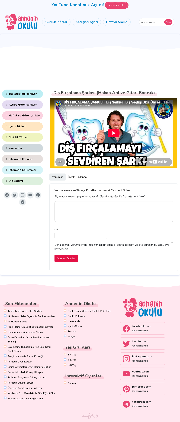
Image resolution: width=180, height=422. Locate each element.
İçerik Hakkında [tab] (77, 177)
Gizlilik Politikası (76, 316)
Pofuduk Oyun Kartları (20, 361)
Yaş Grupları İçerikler (23, 94)
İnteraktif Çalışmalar (22, 170)
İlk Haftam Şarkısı (17, 321)
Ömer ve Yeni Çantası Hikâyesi (25, 388)
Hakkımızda (74, 321)
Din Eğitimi (16, 181)
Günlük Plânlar (56, 22)
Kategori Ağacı (87, 22)
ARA (168, 22)
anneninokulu (116, 5)
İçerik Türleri (17, 126)
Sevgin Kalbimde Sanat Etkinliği (25, 356)
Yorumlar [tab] (57, 177)
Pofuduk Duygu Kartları (21, 382)
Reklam (72, 331)
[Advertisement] (90, 60)
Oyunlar (72, 383)
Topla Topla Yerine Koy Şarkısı (25, 311)
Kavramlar (15, 148)
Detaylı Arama (116, 22)
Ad (56, 229)
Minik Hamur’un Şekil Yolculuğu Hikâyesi (30, 327)
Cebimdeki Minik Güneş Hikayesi (25, 372)
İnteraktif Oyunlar (21, 159)
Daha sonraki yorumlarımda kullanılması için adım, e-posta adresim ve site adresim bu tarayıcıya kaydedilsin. (111, 247)
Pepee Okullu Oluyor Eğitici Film (25, 398)
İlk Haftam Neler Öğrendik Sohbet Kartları (31, 316)
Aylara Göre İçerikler (23, 105)
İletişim (72, 336)
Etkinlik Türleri (18, 137)
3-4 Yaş (72, 354)
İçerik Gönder (75, 326)
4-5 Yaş (72, 360)
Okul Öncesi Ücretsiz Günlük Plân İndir (89, 311)
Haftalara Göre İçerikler (25, 115)
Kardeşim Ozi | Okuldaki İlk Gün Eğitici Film (31, 393)
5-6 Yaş (72, 365)
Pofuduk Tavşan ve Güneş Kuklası (27, 377)
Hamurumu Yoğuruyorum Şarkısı (25, 332)
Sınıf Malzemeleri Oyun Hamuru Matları (29, 367)
